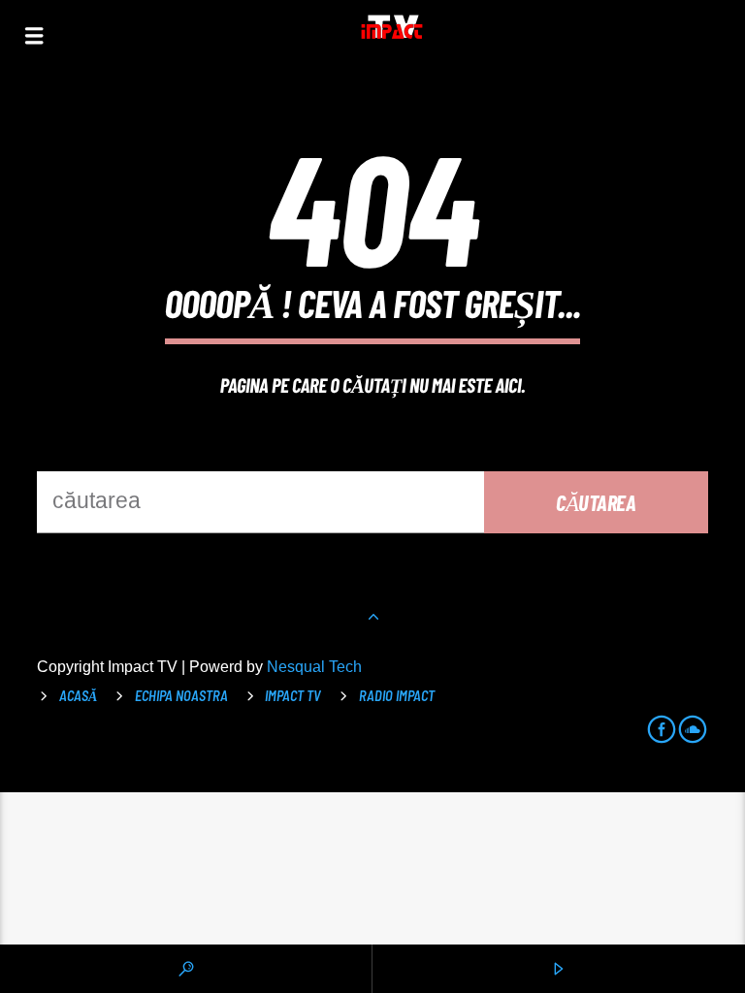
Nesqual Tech (314, 666)
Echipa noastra (181, 696)
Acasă (78, 696)
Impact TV (293, 696)
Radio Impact (397, 696)
